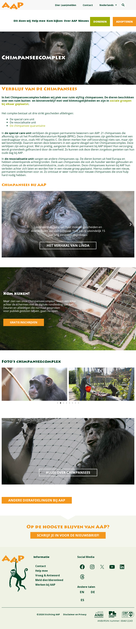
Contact (88, 5)
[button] (123, 4)
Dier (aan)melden (65, 5)
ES (82, 600)
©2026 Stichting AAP (48, 614)
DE (93, 592)
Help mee (38, 21)
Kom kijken (55, 21)
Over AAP (70, 21)
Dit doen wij (22, 21)
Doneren (100, 21)
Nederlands (107, 5)
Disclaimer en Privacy (74, 614)
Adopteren (124, 21)
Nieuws (83, 21)
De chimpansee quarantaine (27, 126)
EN (82, 592)
